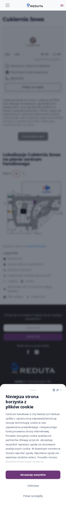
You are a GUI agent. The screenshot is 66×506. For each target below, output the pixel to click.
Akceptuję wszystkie (33, 474)
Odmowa (33, 485)
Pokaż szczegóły (33, 496)
